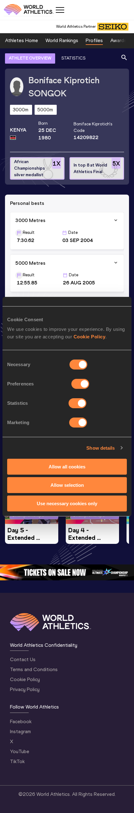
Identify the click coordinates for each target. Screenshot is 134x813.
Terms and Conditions (34, 669)
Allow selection (67, 485)
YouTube (19, 751)
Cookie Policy (90, 336)
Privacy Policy (25, 689)
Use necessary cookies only (67, 503)
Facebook (20, 721)
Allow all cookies (67, 466)
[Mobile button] (60, 10)
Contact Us (23, 659)
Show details (100, 447)
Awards (118, 40)
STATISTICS (73, 58)
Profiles (94, 40)
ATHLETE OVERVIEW (30, 58)
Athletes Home (21, 40)
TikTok (17, 761)
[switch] (80, 384)
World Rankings (61, 40)
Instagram (20, 731)
